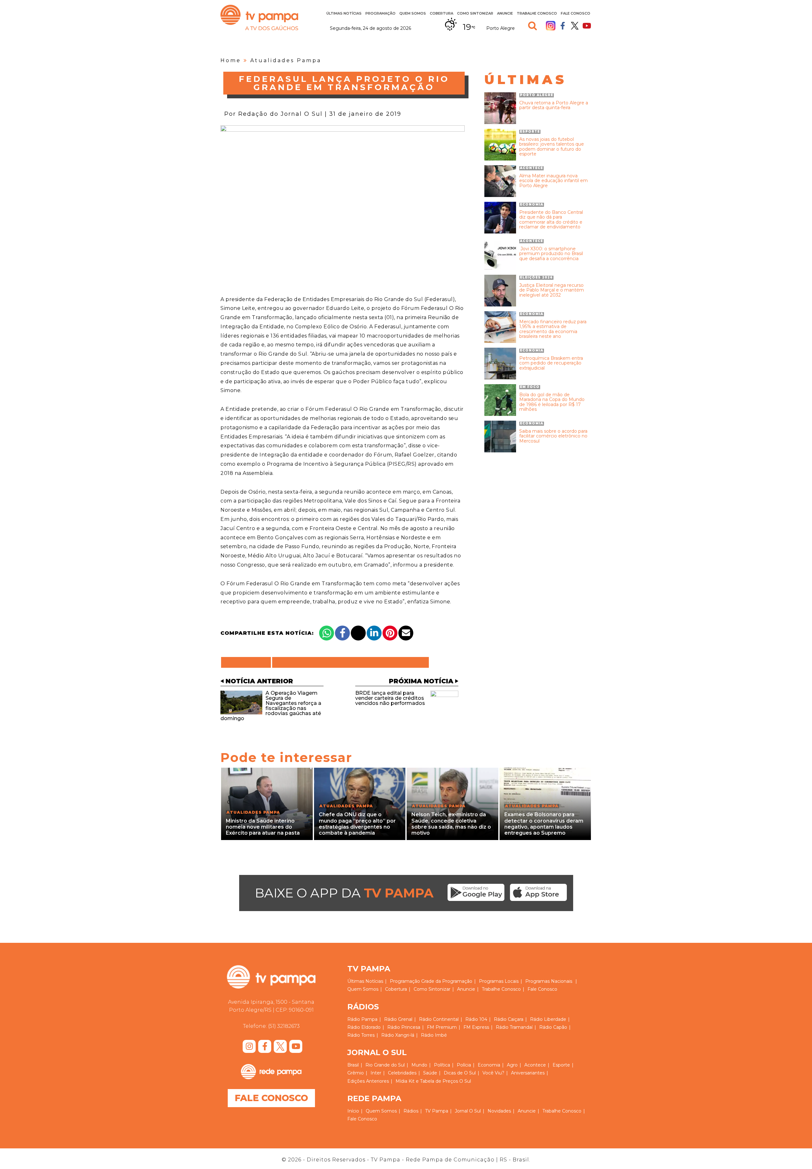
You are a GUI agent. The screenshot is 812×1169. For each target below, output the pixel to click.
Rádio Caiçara (508, 1019)
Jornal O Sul (468, 1111)
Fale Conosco (575, 13)
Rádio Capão (553, 1027)
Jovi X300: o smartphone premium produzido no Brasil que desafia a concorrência (551, 253)
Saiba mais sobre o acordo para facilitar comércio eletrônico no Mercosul (553, 436)
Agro (512, 1065)
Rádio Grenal (398, 1019)
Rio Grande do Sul (385, 1065)
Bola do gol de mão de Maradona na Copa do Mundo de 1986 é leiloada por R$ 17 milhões (552, 402)
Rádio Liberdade (548, 1019)
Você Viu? (493, 1073)
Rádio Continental (439, 1019)
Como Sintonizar (475, 13)
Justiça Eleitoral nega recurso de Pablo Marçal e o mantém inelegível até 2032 (551, 290)
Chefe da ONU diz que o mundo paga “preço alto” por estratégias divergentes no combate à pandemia (357, 823)
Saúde (430, 1073)
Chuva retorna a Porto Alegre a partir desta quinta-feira (553, 105)
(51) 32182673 (284, 1026)
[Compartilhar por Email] (405, 633)
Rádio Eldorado (364, 1027)
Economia (489, 1065)
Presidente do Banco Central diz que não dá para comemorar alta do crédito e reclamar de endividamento (551, 220)
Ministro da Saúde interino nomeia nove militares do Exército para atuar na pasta (263, 827)
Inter (375, 1073)
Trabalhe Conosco (537, 13)
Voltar (248, 662)
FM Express (476, 1027)
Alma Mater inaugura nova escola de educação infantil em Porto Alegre (553, 181)
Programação (405, 981)
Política (442, 1065)
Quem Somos (412, 13)
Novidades (499, 1111)
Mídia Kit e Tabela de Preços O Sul (433, 1081)
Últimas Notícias (344, 13)
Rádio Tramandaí (514, 1027)
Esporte (561, 1065)
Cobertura (441, 13)
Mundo (419, 1065)
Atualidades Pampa (285, 60)
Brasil (353, 1065)
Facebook (562, 25)
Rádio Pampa (362, 1019)
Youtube (587, 25)
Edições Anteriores (368, 1081)
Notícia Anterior (259, 681)
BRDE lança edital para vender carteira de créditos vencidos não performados (390, 698)
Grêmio (355, 1073)
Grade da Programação (446, 981)
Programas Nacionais (548, 981)
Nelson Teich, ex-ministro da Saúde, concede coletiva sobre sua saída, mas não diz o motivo (451, 823)
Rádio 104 (476, 1019)
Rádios (410, 1111)
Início (353, 1111)
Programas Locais (499, 981)
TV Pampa (259, 17)
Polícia (464, 1065)
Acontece (535, 1065)
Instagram (550, 25)
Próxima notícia (421, 681)
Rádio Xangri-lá (397, 1035)
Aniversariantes (528, 1073)
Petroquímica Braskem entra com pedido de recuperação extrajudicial (551, 363)
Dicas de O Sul (460, 1073)
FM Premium (442, 1027)
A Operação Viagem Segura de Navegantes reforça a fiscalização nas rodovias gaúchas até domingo (270, 705)
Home (230, 60)
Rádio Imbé (434, 1035)
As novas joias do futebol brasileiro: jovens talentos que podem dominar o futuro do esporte (551, 147)
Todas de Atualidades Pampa (350, 662)
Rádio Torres (361, 1035)
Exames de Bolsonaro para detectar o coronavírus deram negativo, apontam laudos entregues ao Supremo (543, 823)
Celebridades (402, 1073)
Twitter (575, 25)
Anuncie (505, 13)
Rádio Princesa (403, 1027)
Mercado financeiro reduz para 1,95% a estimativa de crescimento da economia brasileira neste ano (552, 329)
